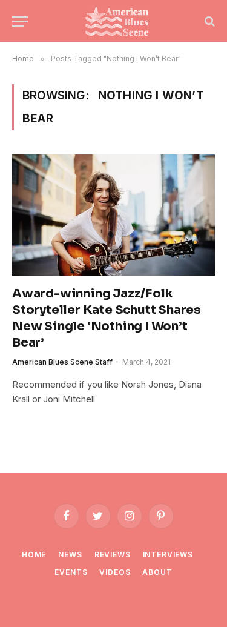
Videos (114, 572)
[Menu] (20, 21)
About (157, 572)
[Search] (208, 21)
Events (70, 572)
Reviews (112, 554)
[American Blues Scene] (119, 21)
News (70, 554)
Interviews (168, 554)
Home (34, 554)
